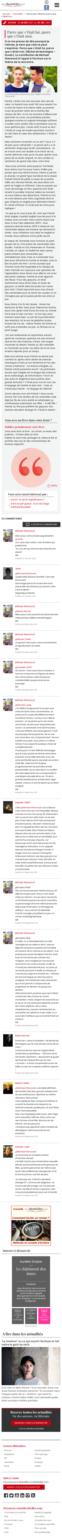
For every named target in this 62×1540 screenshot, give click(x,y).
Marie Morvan (22, 1035)
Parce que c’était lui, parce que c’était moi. (29, 15)
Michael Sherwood (25, 530)
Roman (8, 1450)
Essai (6, 1465)
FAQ (6, 1516)
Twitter (11, 1495)
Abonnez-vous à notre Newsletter (23, 1487)
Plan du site (40, 1528)
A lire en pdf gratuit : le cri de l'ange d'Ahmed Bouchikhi (30, 505)
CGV (6, 1532)
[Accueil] (13, 5)
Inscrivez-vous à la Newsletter (31, 1422)
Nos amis (39, 1516)
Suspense (9, 1454)
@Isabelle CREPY (23, 667)
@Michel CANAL (23, 639)
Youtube (16, 1495)
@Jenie (19, 539)
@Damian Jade (23, 704)
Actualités (18, 14)
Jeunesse (8, 1462)
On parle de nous (43, 1520)
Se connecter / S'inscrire (46, 2)
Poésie (38, 1458)
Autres (38, 1465)
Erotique (39, 1462)
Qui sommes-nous (13, 1520)
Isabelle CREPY (23, 802)
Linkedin (22, 1495)
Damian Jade (22, 1146)
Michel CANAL (22, 1083)
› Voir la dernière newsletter (31, 1428)
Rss (33, 1495)
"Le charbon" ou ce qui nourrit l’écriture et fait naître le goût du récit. (30, 1343)
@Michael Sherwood (25, 573)
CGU (6, 1528)
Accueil (6, 14)
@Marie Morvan (23, 611)
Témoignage (41, 1454)
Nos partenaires (42, 1532)
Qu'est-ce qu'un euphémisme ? (27, 499)
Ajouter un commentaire (44, 524)
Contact (8, 1524)
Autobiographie (42, 1450)
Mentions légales (43, 1512)
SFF (5, 1458)
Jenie (18, 568)
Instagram (27, 1495)
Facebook (6, 1495)
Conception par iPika (45, 1524)
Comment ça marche (15, 1512)
